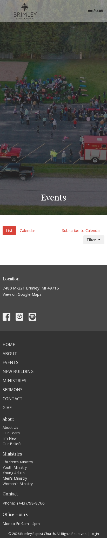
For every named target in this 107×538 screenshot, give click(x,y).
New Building (18, 371)
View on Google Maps (22, 294)
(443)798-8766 (31, 503)
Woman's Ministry (18, 483)
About (10, 353)
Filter (91, 239)
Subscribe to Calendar (81, 230)
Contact (13, 399)
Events (10, 362)
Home (9, 344)
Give (7, 407)
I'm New (10, 438)
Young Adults (14, 472)
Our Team (11, 432)
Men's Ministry (15, 478)
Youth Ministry (15, 467)
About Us (10, 427)
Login (95, 533)
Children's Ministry (18, 461)
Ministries (14, 380)
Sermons (13, 389)
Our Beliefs (12, 443)
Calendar (27, 230)
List (9, 230)
